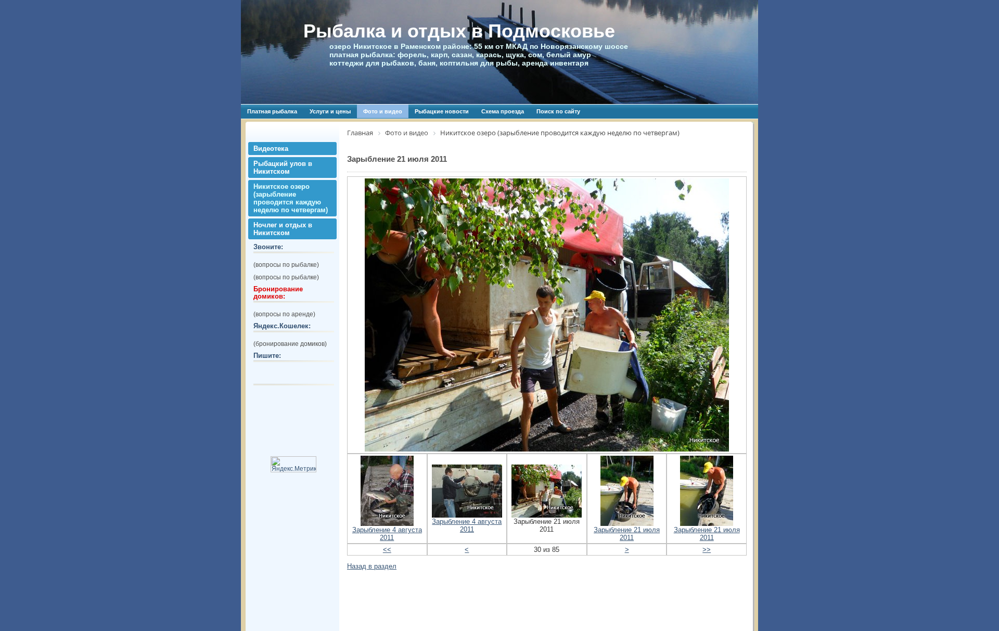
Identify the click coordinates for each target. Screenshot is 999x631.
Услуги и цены (330, 111)
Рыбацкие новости (442, 111)
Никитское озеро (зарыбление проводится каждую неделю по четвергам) (290, 198)
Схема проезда (502, 111)
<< (387, 549)
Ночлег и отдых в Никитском (282, 229)
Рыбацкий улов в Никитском (282, 167)
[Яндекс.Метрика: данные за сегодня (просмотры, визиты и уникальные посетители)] (293, 464)
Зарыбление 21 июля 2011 (627, 534)
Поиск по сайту (558, 111)
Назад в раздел (371, 566)
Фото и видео (382, 111)
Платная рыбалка (272, 111)
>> (706, 549)
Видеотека (270, 148)
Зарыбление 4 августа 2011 (387, 534)
